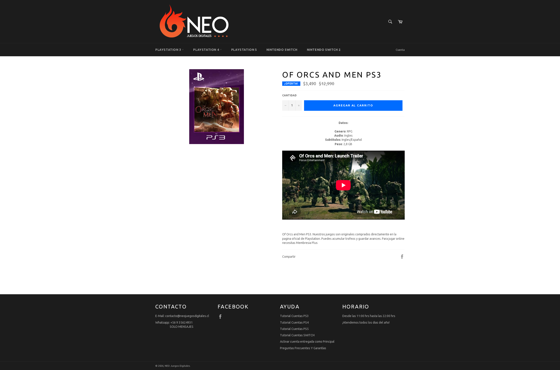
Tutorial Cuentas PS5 (294, 329)
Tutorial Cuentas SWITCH (297, 335)
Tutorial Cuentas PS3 (294, 316)
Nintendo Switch (282, 49)
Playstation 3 (168, 49)
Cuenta (400, 49)
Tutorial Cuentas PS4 (294, 322)
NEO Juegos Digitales (177, 366)
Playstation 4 (206, 49)
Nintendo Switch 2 (324, 49)
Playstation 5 (244, 49)
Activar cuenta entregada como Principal (307, 341)
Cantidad (289, 95)
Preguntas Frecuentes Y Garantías (303, 348)
